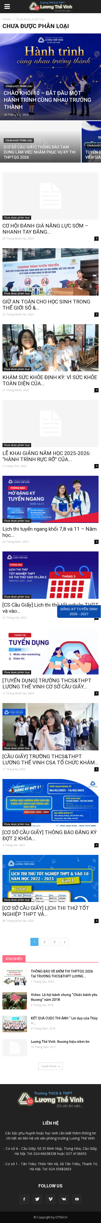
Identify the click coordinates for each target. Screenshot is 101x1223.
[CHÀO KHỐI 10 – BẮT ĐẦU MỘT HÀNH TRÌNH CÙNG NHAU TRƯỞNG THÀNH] (50, 76)
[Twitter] (37, 1199)
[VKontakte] (64, 1199)
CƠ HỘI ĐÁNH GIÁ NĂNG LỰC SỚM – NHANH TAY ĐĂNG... (45, 229)
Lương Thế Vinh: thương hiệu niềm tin (60, 1042)
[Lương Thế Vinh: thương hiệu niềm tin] (14, 1047)
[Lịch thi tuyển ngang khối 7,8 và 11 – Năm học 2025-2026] (50, 499)
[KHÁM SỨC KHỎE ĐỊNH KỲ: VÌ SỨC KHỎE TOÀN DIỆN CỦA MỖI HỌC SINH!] (50, 348)
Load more (49, 1066)
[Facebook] (24, 1199)
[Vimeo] (50, 1199)
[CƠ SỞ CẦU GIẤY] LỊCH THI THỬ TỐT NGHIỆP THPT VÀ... (45, 911)
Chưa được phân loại (18, 86)
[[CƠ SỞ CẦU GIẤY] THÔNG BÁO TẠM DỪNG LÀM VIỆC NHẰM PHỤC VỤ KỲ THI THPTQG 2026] (40, 151)
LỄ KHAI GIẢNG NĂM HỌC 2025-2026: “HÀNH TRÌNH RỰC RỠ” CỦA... (46, 456)
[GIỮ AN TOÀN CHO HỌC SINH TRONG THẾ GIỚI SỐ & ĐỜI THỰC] (50, 272)
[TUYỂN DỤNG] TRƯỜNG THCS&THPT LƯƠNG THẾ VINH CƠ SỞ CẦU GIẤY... (46, 684)
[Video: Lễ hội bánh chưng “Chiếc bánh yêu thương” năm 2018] (14, 1000)
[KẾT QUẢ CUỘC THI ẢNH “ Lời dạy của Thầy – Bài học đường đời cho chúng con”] (14, 1024)
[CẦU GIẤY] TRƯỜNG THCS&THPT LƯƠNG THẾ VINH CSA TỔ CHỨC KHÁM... (50, 760)
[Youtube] (77, 1199)
